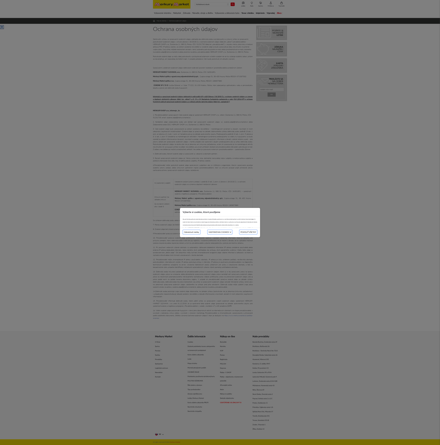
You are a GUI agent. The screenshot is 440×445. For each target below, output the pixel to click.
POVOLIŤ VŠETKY (248, 232)
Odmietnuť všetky (191, 232)
